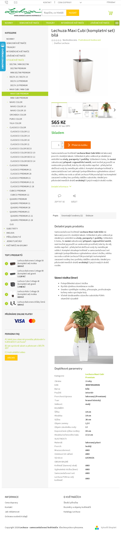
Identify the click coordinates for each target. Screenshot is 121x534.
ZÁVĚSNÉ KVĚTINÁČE (16, 55)
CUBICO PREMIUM (18, 190)
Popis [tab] (55, 215)
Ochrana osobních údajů (16, 516)
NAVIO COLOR (16, 102)
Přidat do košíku (79, 145)
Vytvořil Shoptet (108, 527)
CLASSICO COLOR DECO (21, 148)
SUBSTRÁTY (12, 228)
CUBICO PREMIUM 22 (19, 194)
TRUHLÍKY (10, 47)
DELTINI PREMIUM (18, 68)
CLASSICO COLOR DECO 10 (22, 152)
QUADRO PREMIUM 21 (20, 203)
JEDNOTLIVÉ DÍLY (14, 241)
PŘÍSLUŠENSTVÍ (13, 237)
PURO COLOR (16, 119)
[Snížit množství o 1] (62, 147)
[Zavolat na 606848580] (9, 2)
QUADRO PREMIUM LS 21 (21, 216)
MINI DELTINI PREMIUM (20, 72)
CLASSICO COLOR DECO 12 (22, 157)
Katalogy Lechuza (72, 511)
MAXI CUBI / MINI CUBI (19, 89)
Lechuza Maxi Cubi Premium (94, 376)
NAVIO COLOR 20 (18, 110)
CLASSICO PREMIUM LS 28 (22, 186)
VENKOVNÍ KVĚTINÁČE (16, 43)
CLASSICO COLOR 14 (19, 135)
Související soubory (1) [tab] (72, 215)
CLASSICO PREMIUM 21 (20, 169)
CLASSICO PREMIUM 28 (20, 173)
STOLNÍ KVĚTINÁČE (15, 60)
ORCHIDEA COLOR (18, 114)
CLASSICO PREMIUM (19, 165)
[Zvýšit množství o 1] (62, 143)
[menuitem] (9, 22)
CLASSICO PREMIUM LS (20, 178)
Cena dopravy (65, 2)
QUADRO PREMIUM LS (19, 211)
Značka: (61, 43)
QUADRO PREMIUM (18, 199)
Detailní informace (59, 186)
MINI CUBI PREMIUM (19, 98)
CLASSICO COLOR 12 (19, 131)
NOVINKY (10, 39)
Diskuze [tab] (89, 215)
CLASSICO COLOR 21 (19, 144)
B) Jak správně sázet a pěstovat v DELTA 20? (24, 346)
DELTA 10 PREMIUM (19, 81)
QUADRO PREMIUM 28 (20, 207)
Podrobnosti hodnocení (89, 40)
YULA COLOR (15, 123)
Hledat (73, 12)
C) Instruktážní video (15, 352)
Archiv (11, 357)
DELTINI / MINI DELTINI (19, 64)
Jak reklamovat (12, 511)
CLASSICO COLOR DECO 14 (22, 161)
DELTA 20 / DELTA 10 (19, 76)
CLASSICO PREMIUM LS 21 (22, 182)
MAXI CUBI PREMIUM (19, 93)
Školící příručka (71, 502)
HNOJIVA (10, 233)
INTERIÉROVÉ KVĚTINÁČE (17, 51)
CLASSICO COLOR (18, 127)
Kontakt (47, 2)
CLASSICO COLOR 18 (19, 140)
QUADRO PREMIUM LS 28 (21, 220)
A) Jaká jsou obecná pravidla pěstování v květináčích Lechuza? (25, 340)
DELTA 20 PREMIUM (19, 85)
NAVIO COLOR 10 (18, 106)
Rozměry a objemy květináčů (77, 507)
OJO (12, 224)
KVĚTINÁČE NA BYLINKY (17, 245)
